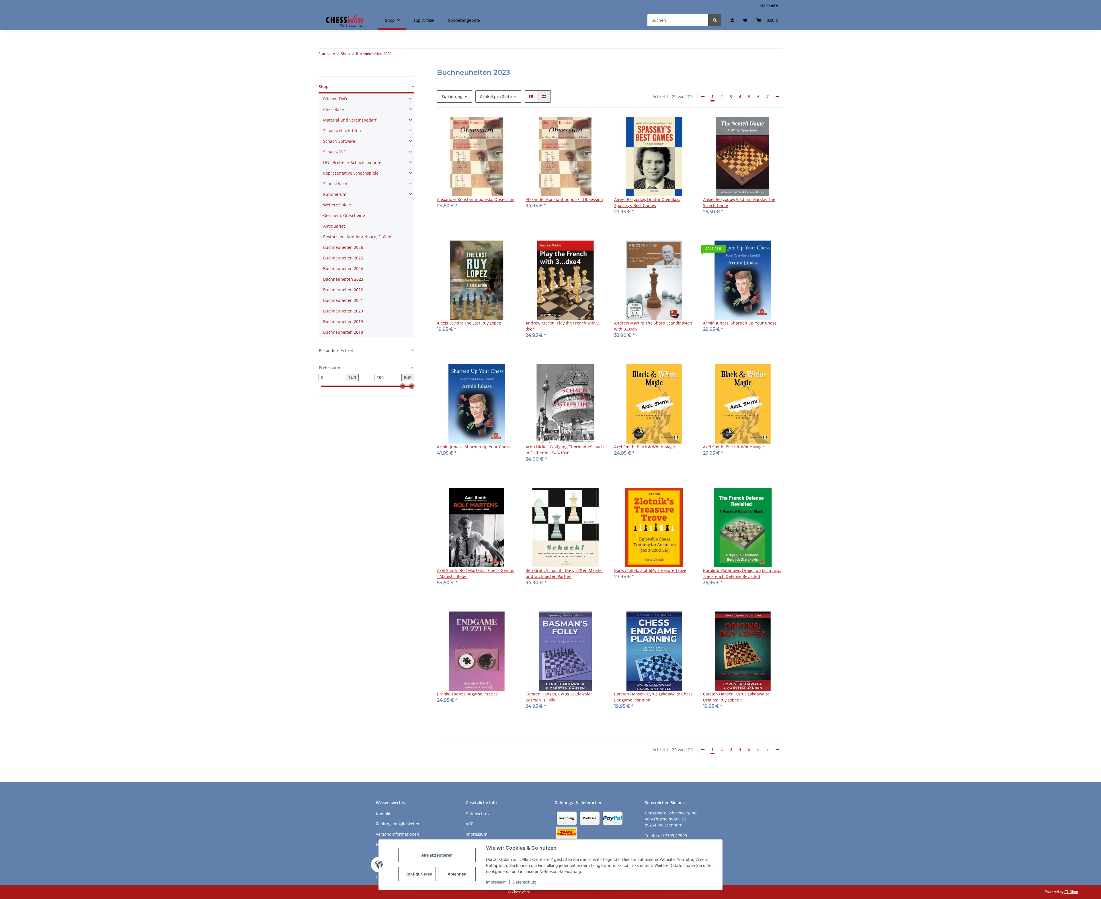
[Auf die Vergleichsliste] (491, 126)
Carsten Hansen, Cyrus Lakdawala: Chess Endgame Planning (653, 697)
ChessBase (333, 109)
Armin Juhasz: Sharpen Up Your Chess (739, 323)
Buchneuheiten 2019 (343, 321)
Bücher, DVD (335, 98)
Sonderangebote (464, 20)
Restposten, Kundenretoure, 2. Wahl (358, 236)
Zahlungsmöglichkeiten (398, 823)
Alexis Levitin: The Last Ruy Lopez (469, 323)
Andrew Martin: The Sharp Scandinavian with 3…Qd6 (653, 326)
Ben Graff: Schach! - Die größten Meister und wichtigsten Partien (564, 573)
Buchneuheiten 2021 (343, 300)
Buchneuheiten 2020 (343, 311)
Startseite (769, 5)
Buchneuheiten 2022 (343, 289)
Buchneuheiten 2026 (343, 247)
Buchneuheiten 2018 (343, 332)
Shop (324, 86)
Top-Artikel (423, 20)
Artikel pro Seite (496, 96)
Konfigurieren (418, 873)
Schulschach (335, 183)
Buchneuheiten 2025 (343, 258)
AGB (470, 823)
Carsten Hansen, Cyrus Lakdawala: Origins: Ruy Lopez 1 (736, 697)
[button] (732, 20)
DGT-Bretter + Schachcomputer (353, 162)
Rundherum (334, 194)
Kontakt (383, 813)
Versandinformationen (397, 834)
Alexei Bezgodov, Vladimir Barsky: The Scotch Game (739, 202)
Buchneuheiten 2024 (343, 268)
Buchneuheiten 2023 (343, 279)
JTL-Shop (1071, 891)
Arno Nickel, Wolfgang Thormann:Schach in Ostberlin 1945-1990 (565, 450)
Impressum (496, 882)
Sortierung (452, 96)
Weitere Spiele (337, 205)
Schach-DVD (334, 152)
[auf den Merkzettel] (506, 126)
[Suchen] (714, 20)
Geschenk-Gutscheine (344, 215)
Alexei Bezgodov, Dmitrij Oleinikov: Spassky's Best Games (647, 202)
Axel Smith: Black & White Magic (645, 447)
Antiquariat (334, 226)
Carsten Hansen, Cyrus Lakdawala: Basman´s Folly (559, 697)
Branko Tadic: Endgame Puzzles (467, 694)
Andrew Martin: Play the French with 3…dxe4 (564, 326)
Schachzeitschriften (342, 130)
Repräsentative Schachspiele (350, 173)
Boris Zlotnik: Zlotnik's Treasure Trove (650, 570)
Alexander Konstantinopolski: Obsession (475, 199)
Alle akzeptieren (437, 855)
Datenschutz (524, 882)
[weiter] (777, 96)
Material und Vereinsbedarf (349, 120)
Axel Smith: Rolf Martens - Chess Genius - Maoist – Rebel (475, 573)
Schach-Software (339, 141)
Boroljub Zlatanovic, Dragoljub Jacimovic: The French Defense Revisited (742, 573)
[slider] (402, 386)
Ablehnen (457, 873)
